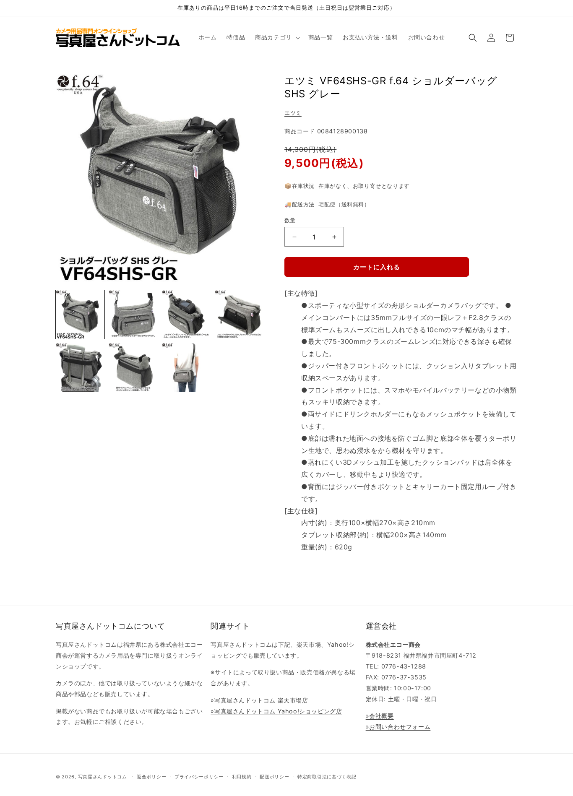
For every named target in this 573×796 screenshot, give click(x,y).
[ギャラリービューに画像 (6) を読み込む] (133, 367)
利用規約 (242, 777)
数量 (290, 220)
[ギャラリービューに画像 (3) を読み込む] (186, 314)
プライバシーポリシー (199, 777)
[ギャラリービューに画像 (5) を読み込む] (80, 367)
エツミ (293, 112)
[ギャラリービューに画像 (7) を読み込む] (186, 367)
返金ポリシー (151, 777)
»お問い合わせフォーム (398, 726)
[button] (276, 37)
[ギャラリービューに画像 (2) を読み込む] (133, 314)
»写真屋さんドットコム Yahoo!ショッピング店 (276, 711)
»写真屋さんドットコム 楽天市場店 (259, 700)
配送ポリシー (274, 777)
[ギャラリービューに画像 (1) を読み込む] (80, 314)
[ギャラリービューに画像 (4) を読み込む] (239, 314)
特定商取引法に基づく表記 (326, 777)
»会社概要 (380, 715)
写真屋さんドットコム (102, 777)
